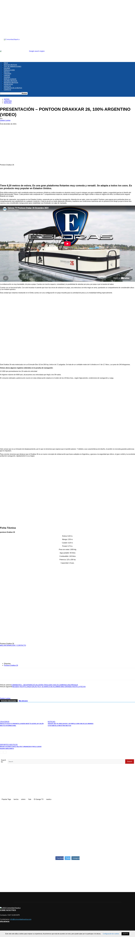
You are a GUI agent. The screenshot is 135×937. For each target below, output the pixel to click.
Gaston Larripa (5, 120)
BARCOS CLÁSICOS (10, 79)
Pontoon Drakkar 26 (11, 665)
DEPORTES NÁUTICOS (11, 82)
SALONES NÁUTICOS (10, 80)
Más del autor (23, 701)
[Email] (31, 676)
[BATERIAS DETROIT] (67, 647)
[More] (38, 676)
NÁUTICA (7, 72)
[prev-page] (1, 752)
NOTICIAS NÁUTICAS (10, 64)
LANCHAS (7, 75)
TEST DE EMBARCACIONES (12, 66)
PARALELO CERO (9, 70)
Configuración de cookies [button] (111, 934)
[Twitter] (10, 676)
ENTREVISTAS (8, 84)
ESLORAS (7, 68)
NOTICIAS (7, 103)
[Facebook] (3, 676)
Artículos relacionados (8, 701)
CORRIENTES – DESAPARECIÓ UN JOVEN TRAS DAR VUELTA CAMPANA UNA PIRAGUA (44, 685)
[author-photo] (4, 696)
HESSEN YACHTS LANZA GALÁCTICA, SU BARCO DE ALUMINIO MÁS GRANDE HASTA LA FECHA (49, 686)
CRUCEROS (7, 73)
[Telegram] (24, 676)
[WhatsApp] (17, 676)
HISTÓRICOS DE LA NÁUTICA (13, 88)
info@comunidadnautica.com (20, 919)
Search (129, 761)
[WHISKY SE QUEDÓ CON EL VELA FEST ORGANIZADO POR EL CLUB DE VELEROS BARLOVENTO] (11, 742)
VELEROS (7, 77)
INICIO (6, 63)
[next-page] (4, 752)
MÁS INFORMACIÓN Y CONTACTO (13, 645)
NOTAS (6, 99)
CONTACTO (7, 89)
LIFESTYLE (7, 86)
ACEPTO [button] (125, 934)
